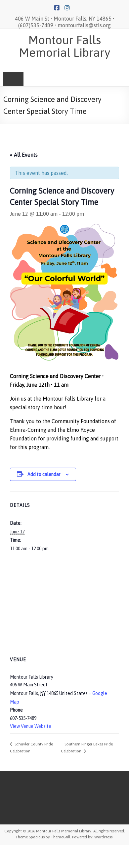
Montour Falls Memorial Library (64, 46)
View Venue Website (30, 726)
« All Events (24, 155)
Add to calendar (44, 474)
